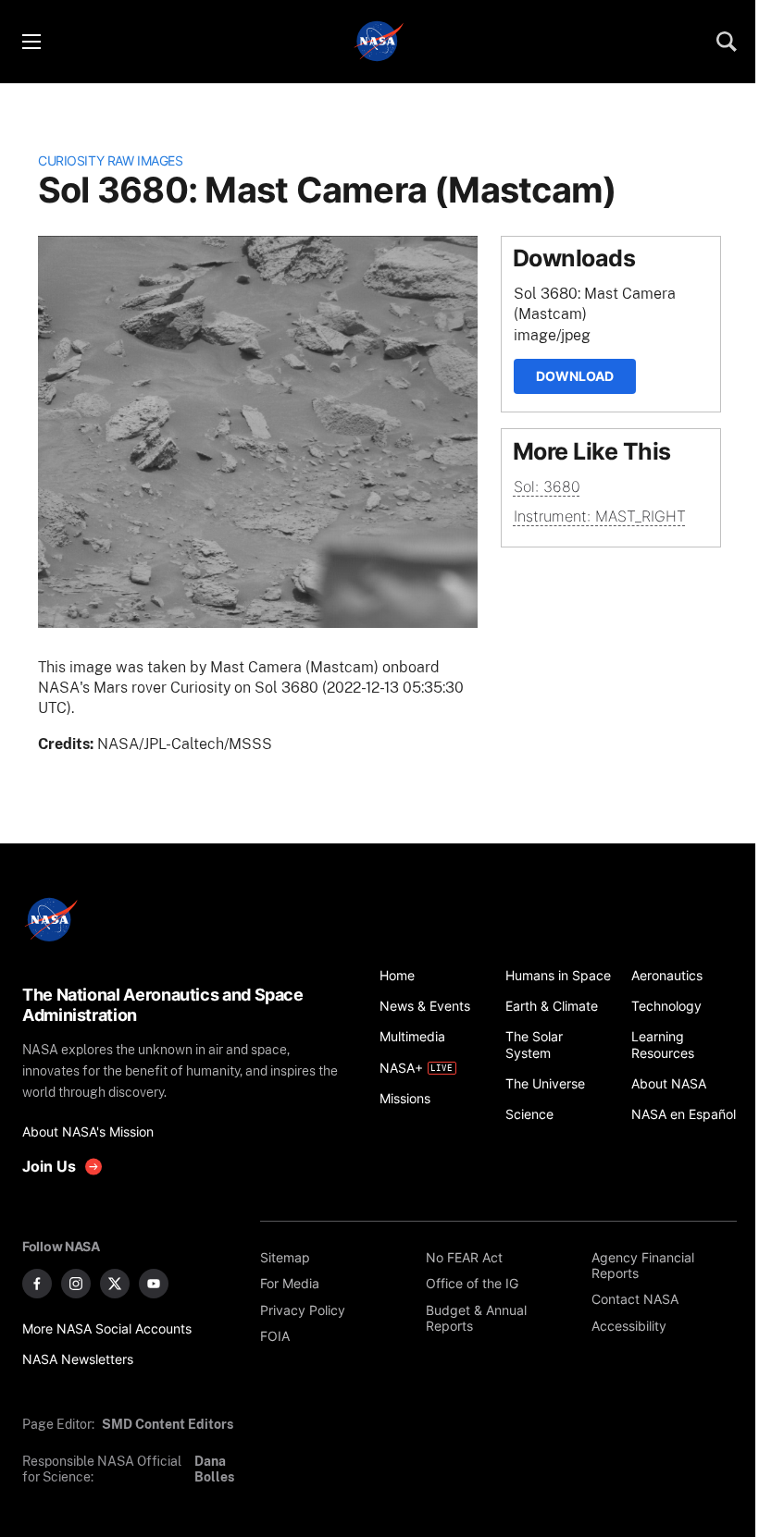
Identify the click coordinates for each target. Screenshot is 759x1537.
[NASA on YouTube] (153, 1283)
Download (575, 376)
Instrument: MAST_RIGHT (600, 516)
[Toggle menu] (30, 41)
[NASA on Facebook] (37, 1283)
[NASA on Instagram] (76, 1283)
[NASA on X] (115, 1283)
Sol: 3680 (547, 486)
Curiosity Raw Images (110, 160)
